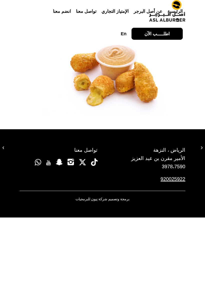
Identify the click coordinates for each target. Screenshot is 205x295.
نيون (94, 199)
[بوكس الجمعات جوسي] (201, 147)
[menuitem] (175, 11)
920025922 (172, 179)
